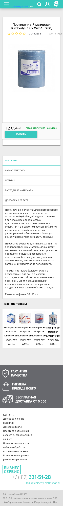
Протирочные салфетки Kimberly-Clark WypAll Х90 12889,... (39, 335)
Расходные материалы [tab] (19, 190)
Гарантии (8, 422)
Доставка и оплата (13, 418)
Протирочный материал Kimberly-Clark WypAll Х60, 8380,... (53, 335)
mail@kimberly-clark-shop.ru (43, 483)
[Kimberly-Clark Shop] (22, 4)
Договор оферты (12, 427)
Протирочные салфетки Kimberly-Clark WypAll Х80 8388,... (25, 335)
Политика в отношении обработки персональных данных (17, 435)
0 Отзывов (35, 33)
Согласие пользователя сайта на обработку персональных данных (16, 447)
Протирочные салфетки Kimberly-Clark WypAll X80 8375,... (11, 335)
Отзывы (10, 180)
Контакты (8, 414)
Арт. (51, 34)
